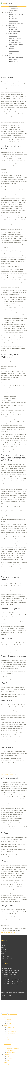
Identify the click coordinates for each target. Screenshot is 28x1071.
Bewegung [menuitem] (6, 1025)
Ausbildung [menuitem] (9, 1023)
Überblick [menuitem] (9, 1037)
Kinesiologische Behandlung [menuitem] (13, 1048)
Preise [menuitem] (8, 1056)
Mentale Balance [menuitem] (7, 1044)
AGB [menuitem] (8, 1060)
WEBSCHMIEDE (21, 992)
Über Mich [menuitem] (6, 1017)
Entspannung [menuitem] (6, 1035)
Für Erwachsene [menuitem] (10, 1042)
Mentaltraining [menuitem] (10, 1050)
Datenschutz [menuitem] (9, 1068)
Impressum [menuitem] (9, 1066)
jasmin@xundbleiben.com (9, 958)
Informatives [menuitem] (6, 1054)
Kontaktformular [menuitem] (10, 1064)
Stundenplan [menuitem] (9, 1058)
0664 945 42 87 (6, 956)
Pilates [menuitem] (8, 1029)
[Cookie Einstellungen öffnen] (12, 1011)
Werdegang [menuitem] (9, 1021)
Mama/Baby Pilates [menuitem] (11, 1033)
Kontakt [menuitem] (5, 1062)
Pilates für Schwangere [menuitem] (11, 1031)
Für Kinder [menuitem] (9, 1039)
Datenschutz (8, 995)
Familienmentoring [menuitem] (11, 1052)
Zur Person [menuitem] (9, 1019)
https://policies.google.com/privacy (8, 774)
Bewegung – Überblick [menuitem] (11, 1027)
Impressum (3, 995)
